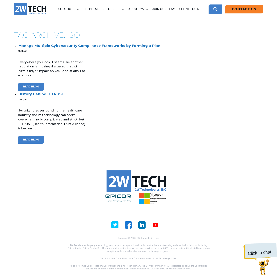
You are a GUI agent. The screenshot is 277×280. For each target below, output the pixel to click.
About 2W (136, 9)
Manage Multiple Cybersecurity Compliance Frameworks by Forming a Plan (89, 46)
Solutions (66, 9)
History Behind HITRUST (41, 94)
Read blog (31, 86)
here (187, 268)
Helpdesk (91, 9)
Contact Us (244, 9)
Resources (111, 9)
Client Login (189, 9)
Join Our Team (164, 9)
